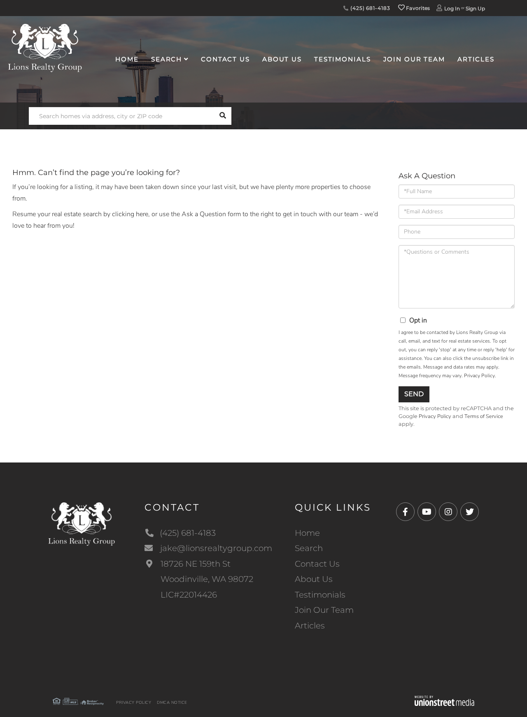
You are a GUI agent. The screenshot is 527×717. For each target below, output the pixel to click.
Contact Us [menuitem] (225, 59)
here (142, 214)
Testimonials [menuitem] (342, 59)
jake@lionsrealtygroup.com (216, 548)
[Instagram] (448, 512)
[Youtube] (427, 512)
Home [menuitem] (127, 59)
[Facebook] (405, 512)
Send (414, 394)
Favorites (417, 8)
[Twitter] (469, 512)
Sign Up (475, 8)
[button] (222, 116)
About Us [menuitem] (282, 59)
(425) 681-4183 (369, 8)
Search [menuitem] (166, 59)
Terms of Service (483, 416)
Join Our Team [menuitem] (414, 59)
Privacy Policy (479, 375)
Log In (452, 8)
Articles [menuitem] (475, 59)
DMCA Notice (172, 702)
